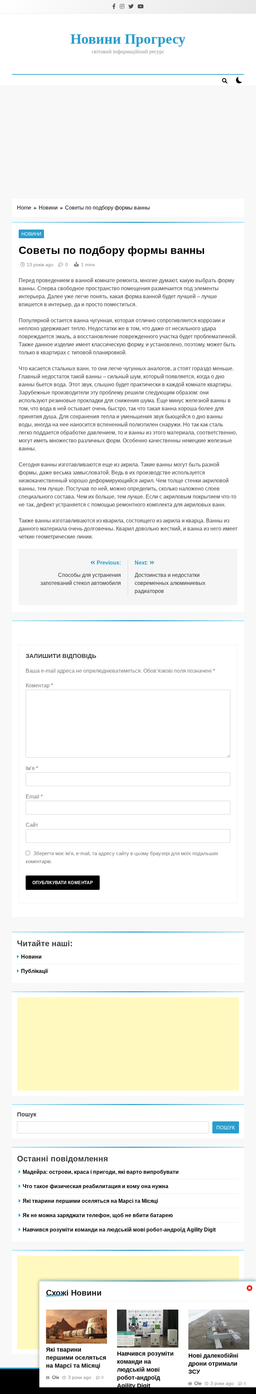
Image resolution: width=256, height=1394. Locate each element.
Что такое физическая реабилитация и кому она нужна (95, 1186)
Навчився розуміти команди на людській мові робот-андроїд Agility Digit (145, 1369)
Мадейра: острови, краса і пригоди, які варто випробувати (101, 1172)
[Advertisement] (128, 135)
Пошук (26, 1114)
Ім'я (32, 768)
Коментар (39, 685)
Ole (55, 1377)
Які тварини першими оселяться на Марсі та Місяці (76, 1357)
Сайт (32, 825)
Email (34, 796)
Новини (31, 234)
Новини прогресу (128, 39)
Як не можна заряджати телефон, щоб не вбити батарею (98, 1215)
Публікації (34, 971)
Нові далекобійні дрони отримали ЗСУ (213, 1363)
